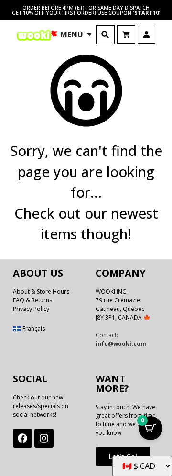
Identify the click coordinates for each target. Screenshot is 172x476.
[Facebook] (22, 438)
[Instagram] (44, 438)
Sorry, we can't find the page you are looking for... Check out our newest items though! (86, 192)
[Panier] (126, 34)
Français (33, 328)
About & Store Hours (41, 292)
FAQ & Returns (32, 300)
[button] (105, 34)
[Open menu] (89, 34)
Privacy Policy (31, 309)
